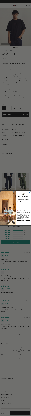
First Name (19, 201)
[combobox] (18, 210)
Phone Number (19, 208)
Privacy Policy (18, 218)
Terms (22, 218)
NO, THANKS (23, 222)
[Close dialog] (30, 192)
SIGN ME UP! (23, 220)
